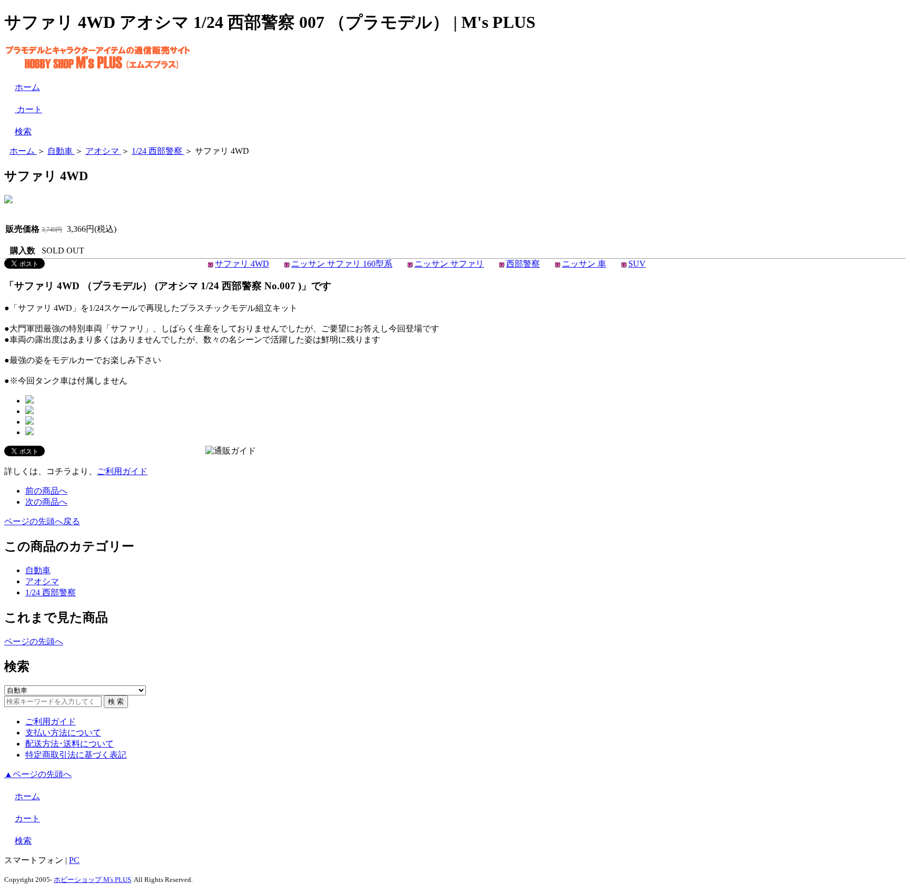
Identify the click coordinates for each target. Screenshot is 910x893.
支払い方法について (63, 732)
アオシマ (42, 581)
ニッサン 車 (584, 263)
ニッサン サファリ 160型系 (341, 263)
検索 (23, 131)
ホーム (27, 87)
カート (28, 109)
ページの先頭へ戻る (42, 521)
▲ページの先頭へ (38, 774)
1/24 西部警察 (50, 592)
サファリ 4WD (242, 263)
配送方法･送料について (69, 743)
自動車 (38, 570)
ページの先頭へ (33, 641)
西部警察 (523, 263)
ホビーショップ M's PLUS (92, 880)
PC (74, 860)
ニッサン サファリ (449, 263)
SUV (637, 263)
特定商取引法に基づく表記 (75, 754)
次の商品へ (46, 501)
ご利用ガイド (122, 471)
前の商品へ (46, 490)
